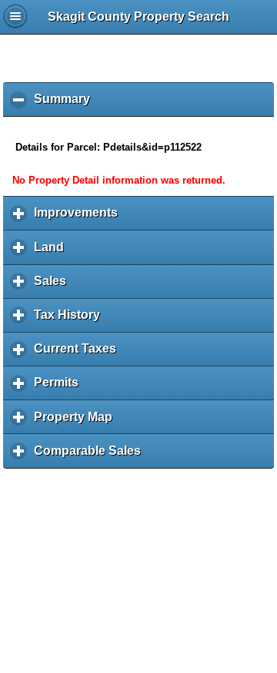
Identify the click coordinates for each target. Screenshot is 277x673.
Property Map (77, 422)
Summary (66, 104)
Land (53, 252)
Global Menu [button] (15, 16)
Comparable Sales (91, 456)
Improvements (79, 218)
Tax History (71, 320)
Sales (54, 286)
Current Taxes (79, 354)
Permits (60, 388)
